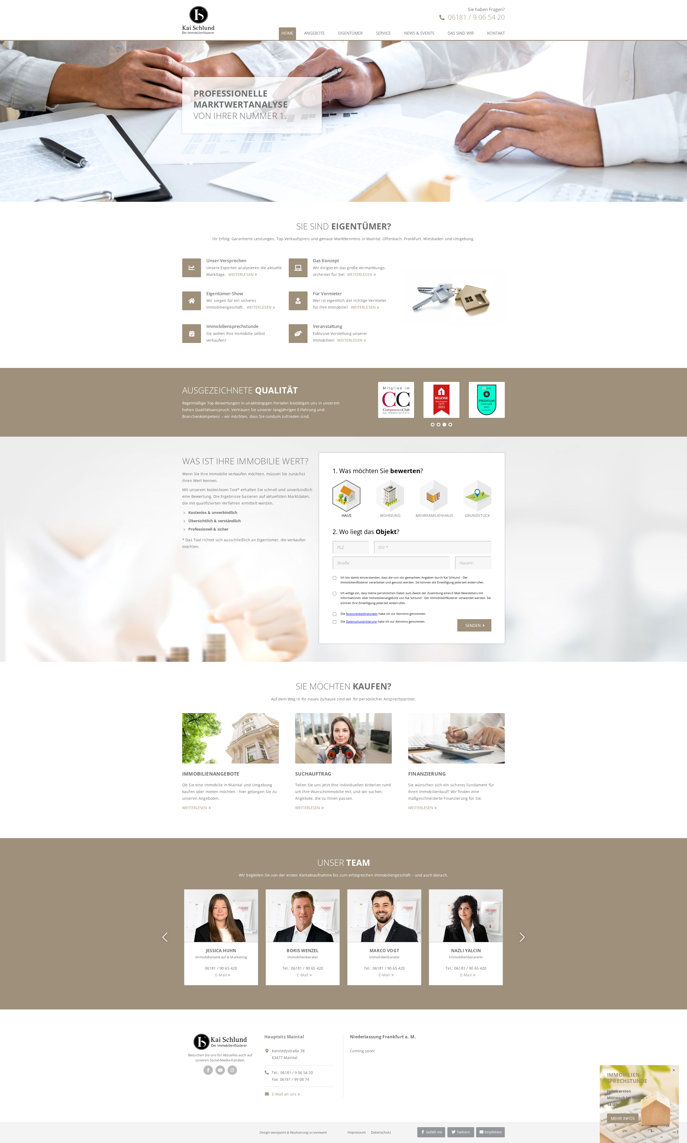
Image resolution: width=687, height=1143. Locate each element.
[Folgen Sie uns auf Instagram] (232, 1070)
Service (383, 33)
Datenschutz (381, 1132)
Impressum (357, 1132)
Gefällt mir (433, 1132)
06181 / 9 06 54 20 (475, 16)
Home (287, 33)
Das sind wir (461, 33)
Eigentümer (350, 33)
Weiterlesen (241, 274)
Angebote (314, 33)
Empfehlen (493, 1132)
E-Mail (221, 974)
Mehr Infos (623, 1118)
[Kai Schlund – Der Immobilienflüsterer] (220, 1041)
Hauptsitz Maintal (284, 1037)
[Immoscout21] (487, 400)
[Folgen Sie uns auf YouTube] (220, 1070)
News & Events (419, 33)
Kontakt (496, 33)
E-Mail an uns (284, 1094)
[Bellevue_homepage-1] (441, 400)
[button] (185, 163)
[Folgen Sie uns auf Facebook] (208, 1070)
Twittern (463, 1132)
